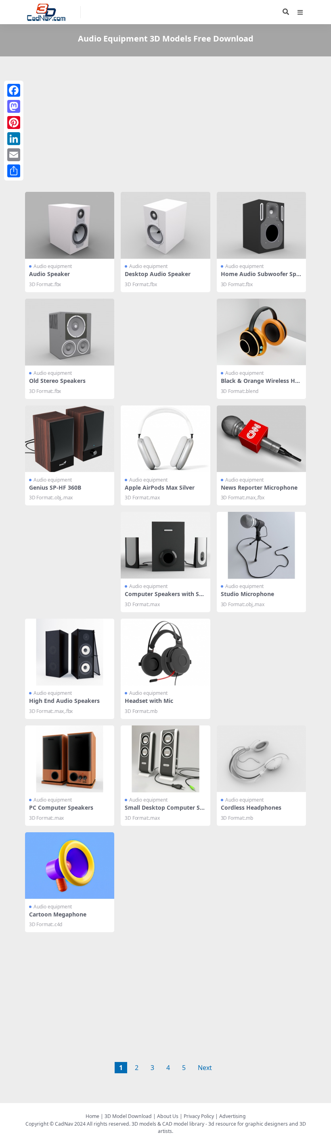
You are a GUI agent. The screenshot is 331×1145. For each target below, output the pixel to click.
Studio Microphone (247, 594)
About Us (167, 1116)
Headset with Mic (149, 700)
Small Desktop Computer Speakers (164, 811)
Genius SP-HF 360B (55, 487)
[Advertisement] (165, 125)
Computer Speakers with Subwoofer (164, 597)
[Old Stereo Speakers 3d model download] (69, 332)
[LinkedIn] (14, 139)
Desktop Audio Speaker (158, 274)
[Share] (14, 171)
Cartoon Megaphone (57, 914)
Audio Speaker (49, 274)
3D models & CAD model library (168, 1123)
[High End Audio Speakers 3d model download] (69, 652)
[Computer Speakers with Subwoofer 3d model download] (165, 545)
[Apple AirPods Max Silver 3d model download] (165, 438)
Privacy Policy (199, 1116)
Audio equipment (53, 266)
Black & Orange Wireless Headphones (261, 384)
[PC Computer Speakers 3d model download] (69, 758)
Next (205, 1067)
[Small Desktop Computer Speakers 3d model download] (165, 758)
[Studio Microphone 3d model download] (261, 545)
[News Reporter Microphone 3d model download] (261, 438)
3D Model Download (128, 1116)
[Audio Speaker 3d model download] (69, 225)
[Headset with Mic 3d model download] (165, 652)
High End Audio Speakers (64, 700)
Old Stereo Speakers (57, 380)
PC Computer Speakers (61, 807)
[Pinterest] (14, 122)
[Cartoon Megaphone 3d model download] (69, 865)
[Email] (14, 155)
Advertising (232, 1116)
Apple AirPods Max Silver (160, 487)
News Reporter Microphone (259, 487)
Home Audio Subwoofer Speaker (260, 277)
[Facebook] (14, 90)
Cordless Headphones (251, 807)
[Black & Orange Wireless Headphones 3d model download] (261, 332)
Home (92, 1116)
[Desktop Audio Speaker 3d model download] (165, 225)
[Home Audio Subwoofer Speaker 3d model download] (261, 225)
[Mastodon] (14, 106)
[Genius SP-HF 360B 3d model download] (69, 438)
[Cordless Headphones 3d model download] (261, 758)
